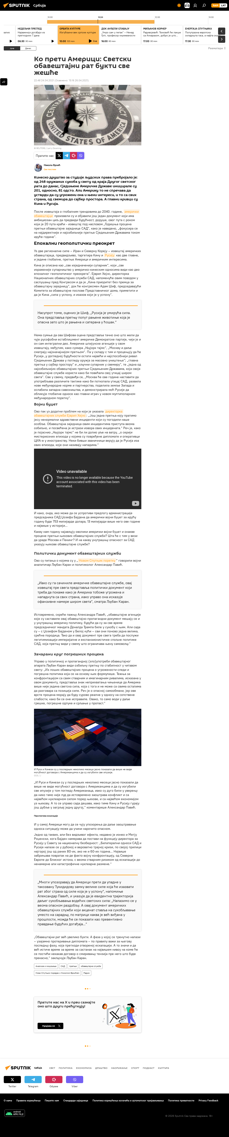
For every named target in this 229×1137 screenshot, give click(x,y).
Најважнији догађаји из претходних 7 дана (31, 34)
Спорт (135, 1068)
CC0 (36, 775)
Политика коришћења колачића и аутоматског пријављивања (128, 1100)
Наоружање (119, 1068)
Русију (109, 255)
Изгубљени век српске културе (78, 32)
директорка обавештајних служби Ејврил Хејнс (78, 413)
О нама (8, 1100)
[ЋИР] (215, 5)
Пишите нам (52, 1100)
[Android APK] (15, 1114)
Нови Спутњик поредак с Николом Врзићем (57, 973)
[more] (3, 81)
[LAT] (223, 5)
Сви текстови (50, 169)
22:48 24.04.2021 (44, 80)
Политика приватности (181, 1100)
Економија (84, 1068)
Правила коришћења (28, 1100)
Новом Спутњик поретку (97, 560)
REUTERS (40, 148)
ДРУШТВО (101, 1068)
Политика (65, 1068)
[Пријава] (195, 5)
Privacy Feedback (208, 1100)
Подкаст (148, 1068)
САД (63, 966)
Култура (163, 1068)
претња (73, 966)
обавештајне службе (91, 966)
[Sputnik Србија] (17, 8)
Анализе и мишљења (46, 966)
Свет (52, 1068)
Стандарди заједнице (75, 1100)
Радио (87, 973)
